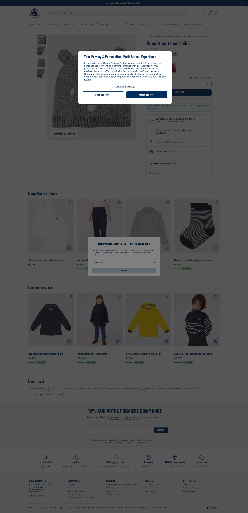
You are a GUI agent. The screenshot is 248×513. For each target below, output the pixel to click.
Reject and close (101, 94)
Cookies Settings (125, 86)
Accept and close (146, 94)
